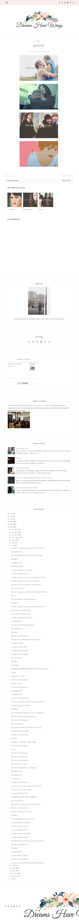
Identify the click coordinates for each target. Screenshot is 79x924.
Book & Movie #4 (16, 628)
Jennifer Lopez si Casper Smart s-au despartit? (26, 786)
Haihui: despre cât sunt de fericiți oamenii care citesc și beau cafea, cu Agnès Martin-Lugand (36, 405)
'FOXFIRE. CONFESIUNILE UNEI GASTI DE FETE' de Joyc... (30, 669)
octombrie (14, 535)
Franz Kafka (12, 366)
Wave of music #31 (17, 800)
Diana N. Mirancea (35, 51)
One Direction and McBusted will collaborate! (25, 639)
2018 (11, 516)
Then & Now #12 (16, 621)
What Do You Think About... (20, 574)
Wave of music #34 (17, 588)
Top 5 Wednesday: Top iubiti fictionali (23, 599)
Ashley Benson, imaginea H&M (20, 610)
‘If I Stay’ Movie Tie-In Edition (20, 705)
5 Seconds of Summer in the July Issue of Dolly (26, 727)
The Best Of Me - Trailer (19, 764)
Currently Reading (24, 359)
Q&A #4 (18, 458)
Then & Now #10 (16, 771)
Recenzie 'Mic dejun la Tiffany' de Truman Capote (27, 555)
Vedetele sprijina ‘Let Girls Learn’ (22, 617)
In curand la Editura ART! (19, 830)
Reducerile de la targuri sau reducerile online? (26, 804)
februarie (14, 873)
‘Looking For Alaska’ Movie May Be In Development (27, 863)
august (13, 540)
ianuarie (14, 876)
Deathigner (14, 665)
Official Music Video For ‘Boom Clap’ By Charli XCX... (28, 841)
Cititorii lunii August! (22, 468)
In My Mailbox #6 (16, 852)
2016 (11, 521)
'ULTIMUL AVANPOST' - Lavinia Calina (23, 742)
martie (13, 871)
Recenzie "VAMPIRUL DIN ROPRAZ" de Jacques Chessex (34, 478)
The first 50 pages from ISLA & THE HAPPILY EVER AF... (29, 592)
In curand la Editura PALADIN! (20, 833)
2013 (11, 879)
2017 (11, 519)
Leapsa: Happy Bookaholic (19, 654)
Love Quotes (11, 209)
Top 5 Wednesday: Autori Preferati (22, 819)
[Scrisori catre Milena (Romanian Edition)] (32, 371)
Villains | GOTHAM (17, 643)
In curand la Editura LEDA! (19, 793)
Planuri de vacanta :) (17, 566)
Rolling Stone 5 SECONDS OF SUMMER (24, 797)
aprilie (13, 868)
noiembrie (14, 532)
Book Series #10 (16, 563)
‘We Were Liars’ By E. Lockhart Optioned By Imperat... (28, 702)
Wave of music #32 (17, 724)
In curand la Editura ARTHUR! (20, 822)
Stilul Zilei (14, 559)
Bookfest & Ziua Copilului (19, 855)
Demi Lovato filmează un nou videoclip (23, 716)
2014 (11, 527)
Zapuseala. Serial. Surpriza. (19, 757)
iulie (12, 543)
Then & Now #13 (16, 552)
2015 (11, 524)
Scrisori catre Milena (15, 364)
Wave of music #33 (17, 658)
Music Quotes (27, 209)
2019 (11, 513)
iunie (13, 545)
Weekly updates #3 (22, 448)
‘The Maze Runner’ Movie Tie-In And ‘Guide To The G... (29, 577)
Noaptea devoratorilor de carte (21, 811)
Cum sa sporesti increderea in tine (27, 488)
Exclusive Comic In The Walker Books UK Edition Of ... (28, 606)
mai (12, 865)
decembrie (14, 529)
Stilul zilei (14, 738)
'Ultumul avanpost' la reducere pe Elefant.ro (25, 581)
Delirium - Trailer (17, 683)
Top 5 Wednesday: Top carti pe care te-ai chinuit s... (27, 713)
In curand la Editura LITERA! (20, 731)
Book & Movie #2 (16, 775)
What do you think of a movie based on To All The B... (28, 548)
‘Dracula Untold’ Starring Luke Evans (23, 625)
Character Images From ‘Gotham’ (22, 570)
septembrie (15, 537)
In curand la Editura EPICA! (19, 746)
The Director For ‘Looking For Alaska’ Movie (25, 585)
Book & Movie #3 (16, 691)
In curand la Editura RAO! (19, 647)
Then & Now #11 (16, 694)
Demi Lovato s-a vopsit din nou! (21, 790)
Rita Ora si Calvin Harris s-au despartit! (23, 768)
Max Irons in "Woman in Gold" (20, 614)
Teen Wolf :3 (15, 779)
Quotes (39, 41)
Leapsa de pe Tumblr (18, 676)
